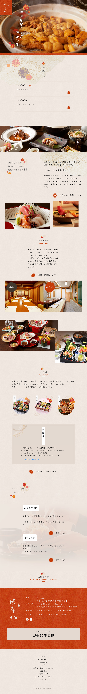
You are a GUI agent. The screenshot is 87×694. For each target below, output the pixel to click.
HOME (43, 657)
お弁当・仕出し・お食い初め (43, 668)
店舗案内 (43, 671)
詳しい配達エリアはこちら (30, 460)
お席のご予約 (43, 674)
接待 (43, 665)
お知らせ (43, 679)
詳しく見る (61, 532)
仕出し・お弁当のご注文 (43, 677)
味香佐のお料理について (71, 195)
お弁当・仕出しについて (47, 471)
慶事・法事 (43, 662)
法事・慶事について (47, 274)
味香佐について (43, 659)
